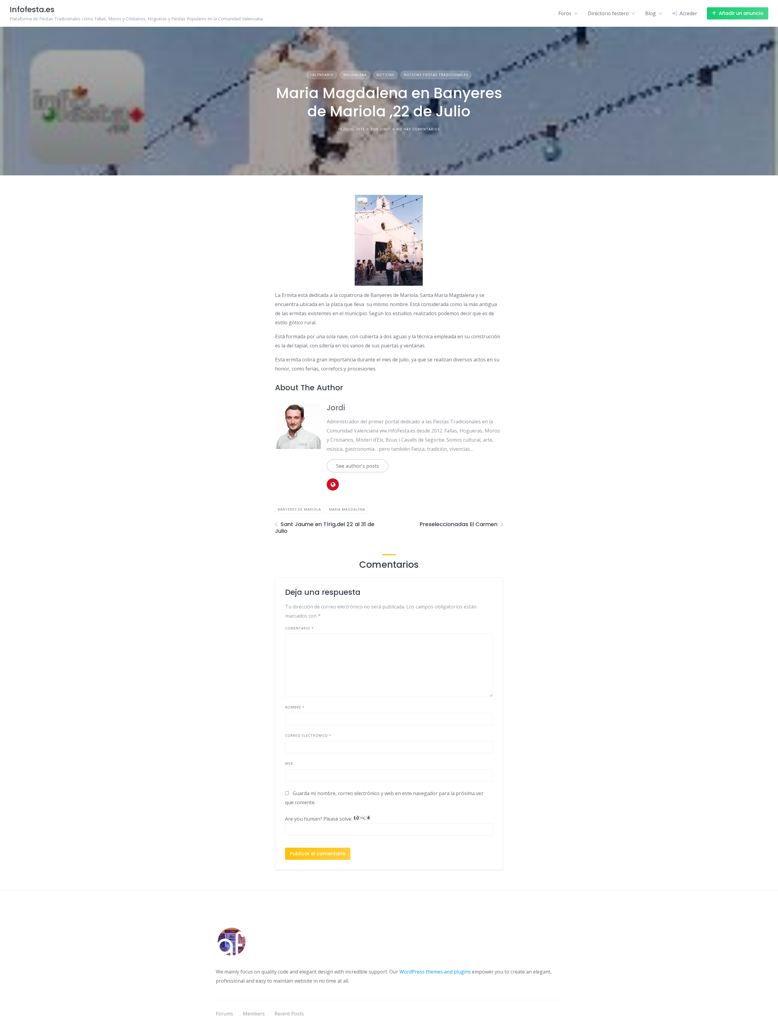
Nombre (295, 707)
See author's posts (357, 466)
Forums (224, 1013)
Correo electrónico (308, 735)
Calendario (322, 74)
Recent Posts (289, 1013)
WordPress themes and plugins (435, 971)
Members (254, 1013)
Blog (650, 13)
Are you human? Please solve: (319, 818)
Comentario (299, 628)
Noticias (385, 74)
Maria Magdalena (347, 509)
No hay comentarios (418, 129)
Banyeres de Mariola (299, 509)
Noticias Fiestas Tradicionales (436, 74)
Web (289, 763)
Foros (564, 13)
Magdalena (355, 74)
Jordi (336, 408)
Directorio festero (608, 13)
